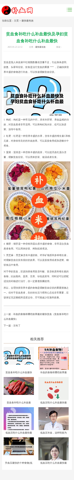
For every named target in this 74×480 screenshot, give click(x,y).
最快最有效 (28, 20)
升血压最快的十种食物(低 (18, 463)
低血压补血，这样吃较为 (53, 432)
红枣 (8, 136)
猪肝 (8, 244)
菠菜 (8, 152)
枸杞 (8, 119)
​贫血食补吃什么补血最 (19, 402)
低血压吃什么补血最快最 (53, 402)
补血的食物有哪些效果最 (53, 372)
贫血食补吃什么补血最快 (19, 372)
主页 (16, 20)
